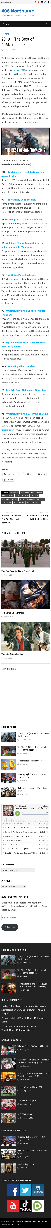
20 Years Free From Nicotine (29, 760)
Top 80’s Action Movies (12, 654)
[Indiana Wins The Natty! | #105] (8, 1087)
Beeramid (6, 429)
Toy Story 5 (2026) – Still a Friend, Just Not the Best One (31, 748)
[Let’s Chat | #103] (8, 1114)
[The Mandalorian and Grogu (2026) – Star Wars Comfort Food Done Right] (8, 984)
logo (22, 499)
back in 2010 (19, 69)
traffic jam (6, 503)
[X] (42, 1)
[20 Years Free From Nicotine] (8, 761)
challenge (14, 492)
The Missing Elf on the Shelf (20, 366)
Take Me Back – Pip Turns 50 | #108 (32, 1046)
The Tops (5, 34)
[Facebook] (35, 1)
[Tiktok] (48, 1)
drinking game (7, 496)
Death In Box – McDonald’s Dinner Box (26, 389)
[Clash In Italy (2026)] (8, 1164)
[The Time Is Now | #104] (8, 1101)
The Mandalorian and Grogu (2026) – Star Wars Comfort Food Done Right (32, 985)
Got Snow (34, 496)
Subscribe (10, 927)
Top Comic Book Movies (12, 612)
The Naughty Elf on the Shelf (21, 199)
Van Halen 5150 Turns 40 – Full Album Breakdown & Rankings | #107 (33, 1061)
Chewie (5, 1018)
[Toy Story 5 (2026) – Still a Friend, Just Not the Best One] (8, 747)
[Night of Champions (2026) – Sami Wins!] (8, 788)
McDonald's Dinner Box (35, 499)
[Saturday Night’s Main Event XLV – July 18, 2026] (8, 774)
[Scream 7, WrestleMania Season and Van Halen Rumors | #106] (8, 1073)
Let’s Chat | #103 (24, 1114)
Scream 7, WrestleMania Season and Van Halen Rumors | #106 (33, 1074)
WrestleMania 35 (33, 503)
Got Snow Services (9, 499)
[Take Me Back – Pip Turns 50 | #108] (8, 1046)
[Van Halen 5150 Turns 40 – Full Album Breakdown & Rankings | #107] (8, 1060)
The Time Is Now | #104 (27, 1100)
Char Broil (25, 492)
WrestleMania (19, 503)
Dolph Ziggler (36, 492)
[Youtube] (39, 1)
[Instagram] (45, 1)
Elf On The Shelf (22, 496)
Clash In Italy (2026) (25, 1164)
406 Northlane (17, 10)
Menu (7, 24)
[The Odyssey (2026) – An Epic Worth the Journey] (8, 733)
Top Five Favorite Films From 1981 (17, 571)
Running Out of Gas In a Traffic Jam (24, 219)
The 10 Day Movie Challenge (21, 274)
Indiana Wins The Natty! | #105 (30, 1087)
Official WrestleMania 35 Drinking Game (27, 413)
